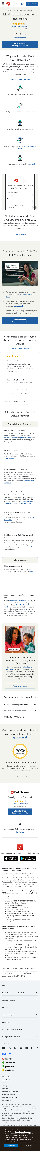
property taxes (25, 438)
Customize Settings (29, 1146)
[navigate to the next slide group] (26, 390)
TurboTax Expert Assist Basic (20, 601)
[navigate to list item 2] (20, 390)
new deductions (28, 547)
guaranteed (31, 164)
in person (25, 609)
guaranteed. (10, 458)
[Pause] (35, 207)
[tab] (7, 402)
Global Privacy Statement (22, 1132)
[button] (20, 968)
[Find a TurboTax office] (22, 4)
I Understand (11, 1145)
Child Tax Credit (25, 503)
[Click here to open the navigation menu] (3, 3)
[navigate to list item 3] (23, 390)
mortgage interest (10, 438)
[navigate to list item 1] (17, 390)
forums (32, 571)
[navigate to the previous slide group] (14, 390)
